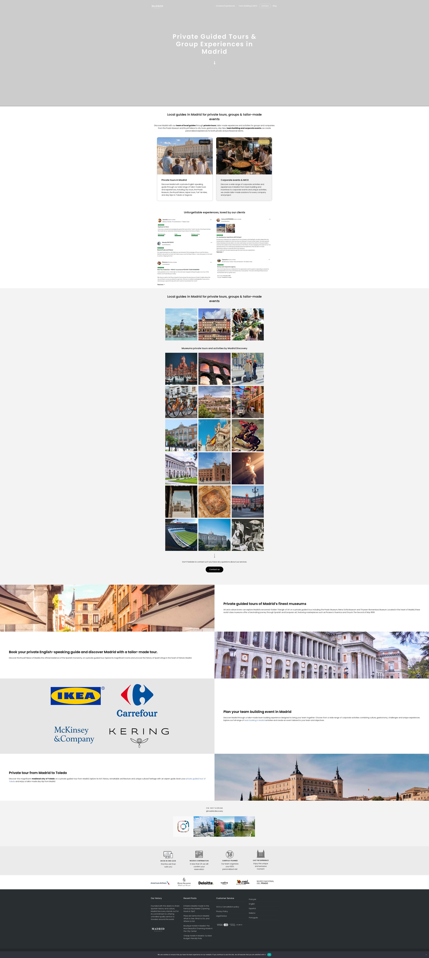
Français (252, 899)
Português (253, 917)
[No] (426, 955)
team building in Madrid (254, 720)
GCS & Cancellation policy (227, 907)
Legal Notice (221, 916)
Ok (269, 954)
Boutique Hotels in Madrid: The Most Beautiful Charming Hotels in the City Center (198, 928)
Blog (275, 6)
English (252, 904)
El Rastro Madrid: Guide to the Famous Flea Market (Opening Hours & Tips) (196, 909)
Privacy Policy (222, 911)
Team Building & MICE (248, 6)
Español (252, 908)
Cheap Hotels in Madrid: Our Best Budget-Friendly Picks (198, 937)
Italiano (252, 913)
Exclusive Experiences (225, 6)
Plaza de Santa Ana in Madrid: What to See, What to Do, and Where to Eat (196, 918)
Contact (265, 6)
